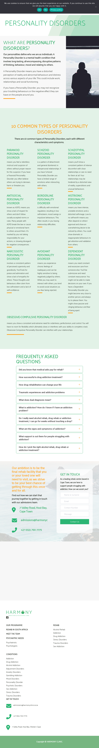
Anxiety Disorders (13, 671)
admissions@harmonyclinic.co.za (40, 519)
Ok (39, 10)
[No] (95, 7)
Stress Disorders (60, 639)
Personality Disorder (14, 682)
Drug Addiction (59, 636)
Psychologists (11, 645)
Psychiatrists (11, 642)
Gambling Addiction (14, 675)
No (45, 10)
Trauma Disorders (60, 642)
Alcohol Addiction (13, 665)
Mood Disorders (12, 678)
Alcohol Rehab (59, 629)
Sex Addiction (58, 646)
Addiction (57, 632)
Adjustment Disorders (15, 668)
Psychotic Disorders (14, 685)
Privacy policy (56, 10)
